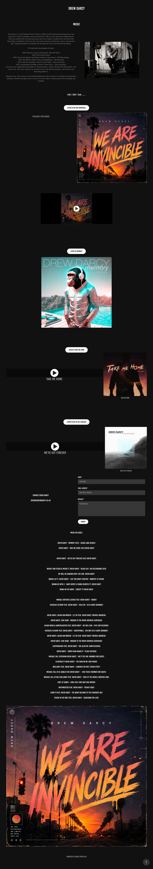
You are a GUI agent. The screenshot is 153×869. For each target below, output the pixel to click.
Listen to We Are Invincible (76, 108)
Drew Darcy (76, 8)
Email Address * (83, 488)
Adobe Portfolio (81, 857)
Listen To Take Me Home (76, 350)
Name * (80, 477)
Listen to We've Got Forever (76, 422)
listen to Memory (76, 251)
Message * (81, 499)
